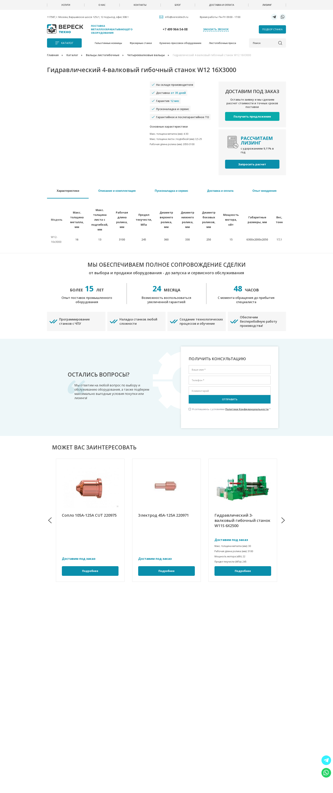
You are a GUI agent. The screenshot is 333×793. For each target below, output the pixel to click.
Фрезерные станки (141, 43)
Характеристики (68, 190)
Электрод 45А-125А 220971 (163, 515)
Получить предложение (252, 116)
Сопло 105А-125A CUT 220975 (89, 515)
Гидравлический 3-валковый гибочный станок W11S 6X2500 (242, 520)
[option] (90, 520)
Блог (178, 5)
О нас (101, 5)
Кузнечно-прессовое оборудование (180, 43)
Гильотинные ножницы (108, 43)
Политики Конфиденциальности (247, 409)
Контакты (140, 5)
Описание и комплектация (117, 190)
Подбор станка (272, 29)
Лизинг (267, 5)
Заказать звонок (216, 29)
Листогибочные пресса (222, 43)
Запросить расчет (252, 164)
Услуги (65, 5)
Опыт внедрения (264, 190)
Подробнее (90, 571)
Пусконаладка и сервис (171, 190)
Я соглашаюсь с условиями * (230, 409)
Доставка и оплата (221, 5)
